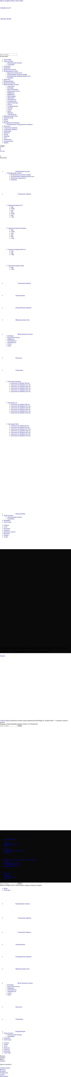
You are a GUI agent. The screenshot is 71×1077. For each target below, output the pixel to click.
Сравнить (7, 878)
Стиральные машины (10, 128)
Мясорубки (11, 98)
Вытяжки (10, 78)
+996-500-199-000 (5, 19)
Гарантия (7, 861)
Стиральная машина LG (15, 205)
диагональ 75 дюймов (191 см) (20, 390)
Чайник (6, 143)
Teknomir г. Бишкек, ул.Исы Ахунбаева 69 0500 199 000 (14, 850)
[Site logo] (9, 53)
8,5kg (12, 213)
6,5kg (12, 208)
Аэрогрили (10, 86)
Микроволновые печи (11, 116)
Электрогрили (11, 114)
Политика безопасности (11, 864)
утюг (5, 138)
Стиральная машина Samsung (16, 228)
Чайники (10, 113)
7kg (12, 210)
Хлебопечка (7, 139)
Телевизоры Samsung (14, 381)
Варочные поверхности (14, 73)
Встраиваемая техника (11, 71)
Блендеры (10, 88)
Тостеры (10, 108)
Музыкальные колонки (14, 63)
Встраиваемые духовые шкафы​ (21, 175)
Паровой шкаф (8, 118)
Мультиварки (11, 96)
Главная (2, 720)
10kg (12, 254)
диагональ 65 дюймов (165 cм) (20, 388)
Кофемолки (11, 94)
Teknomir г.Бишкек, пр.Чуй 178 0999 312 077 (10, 844)
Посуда (9, 104)
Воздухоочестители (13, 91)
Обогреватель (11, 99)
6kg (12, 207)
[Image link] (8, 203)
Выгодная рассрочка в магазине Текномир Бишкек (20, 859)
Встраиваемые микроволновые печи (19, 76)
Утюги (9, 109)
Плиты (6, 119)
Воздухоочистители (10, 69)
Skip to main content (17, 1)
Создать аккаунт (5, 1068)
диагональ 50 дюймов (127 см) (20, 385)
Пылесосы (7, 126)
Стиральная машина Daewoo (16, 249)
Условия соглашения (10, 866)
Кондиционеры (8, 81)
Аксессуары (7, 59)
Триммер (6, 136)
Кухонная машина (9, 83)
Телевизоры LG (12, 403)
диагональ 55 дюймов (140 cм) (20, 386)
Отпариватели (11, 101)
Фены (9, 111)
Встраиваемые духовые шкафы (17, 74)
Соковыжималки (12, 106)
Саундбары (10, 64)
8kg (12, 212)
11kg (12, 217)
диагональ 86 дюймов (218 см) (20, 413)
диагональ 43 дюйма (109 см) (20, 383)
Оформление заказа (10, 877)
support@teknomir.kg (10, 839)
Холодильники (8, 141)
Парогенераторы (12, 103)
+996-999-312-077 (5, 8)
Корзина (6, 875)
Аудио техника (8, 61)
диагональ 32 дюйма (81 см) (20, 425)
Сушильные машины (10, 129)
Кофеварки (10, 93)
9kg (12, 215)
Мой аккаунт (8, 873)
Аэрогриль (7, 66)
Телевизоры (7, 131)
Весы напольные (12, 89)
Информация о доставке (11, 863)
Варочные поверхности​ (18, 178)
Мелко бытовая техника (11, 84)
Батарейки (7, 68)
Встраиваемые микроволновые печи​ (22, 176)
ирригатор (7, 79)
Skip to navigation (5, 1)
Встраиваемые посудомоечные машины (20, 124)
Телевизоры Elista (12, 424)
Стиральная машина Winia (15, 265)
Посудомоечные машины (12, 123)
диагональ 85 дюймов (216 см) (20, 391)
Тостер (6, 134)
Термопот (7, 133)
